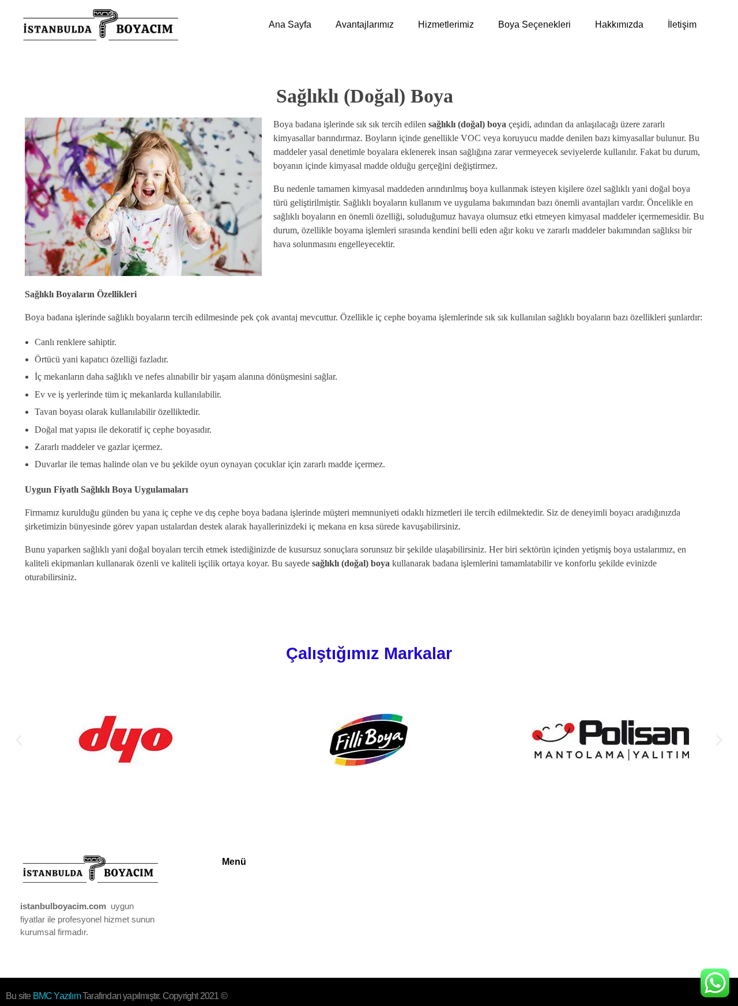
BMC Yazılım (57, 996)
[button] (19, 739)
